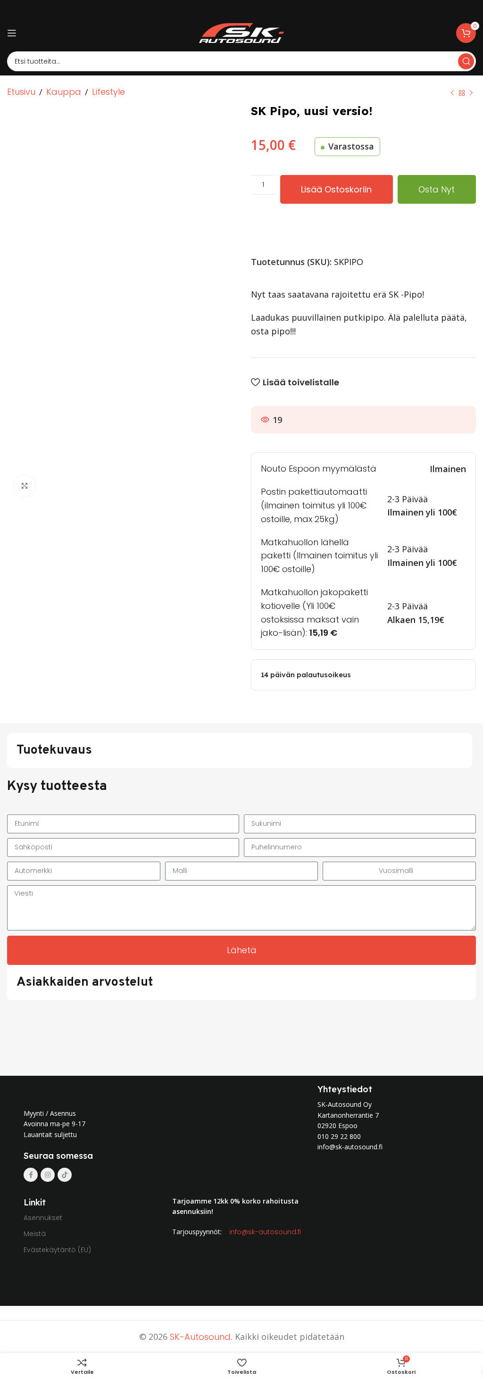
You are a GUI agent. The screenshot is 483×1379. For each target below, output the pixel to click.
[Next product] (471, 93)
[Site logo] (241, 32)
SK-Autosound (200, 1337)
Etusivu (21, 92)
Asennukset (43, 1217)
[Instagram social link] (48, 1175)
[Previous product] (452, 93)
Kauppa (63, 92)
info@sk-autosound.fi (265, 1232)
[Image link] (108, 1090)
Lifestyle (108, 92)
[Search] (466, 61)
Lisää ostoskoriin (336, 189)
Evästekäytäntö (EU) (57, 1249)
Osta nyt (436, 189)
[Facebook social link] (31, 1175)
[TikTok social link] (65, 1175)
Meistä (35, 1233)
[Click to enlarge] (24, 486)
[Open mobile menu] (11, 33)
